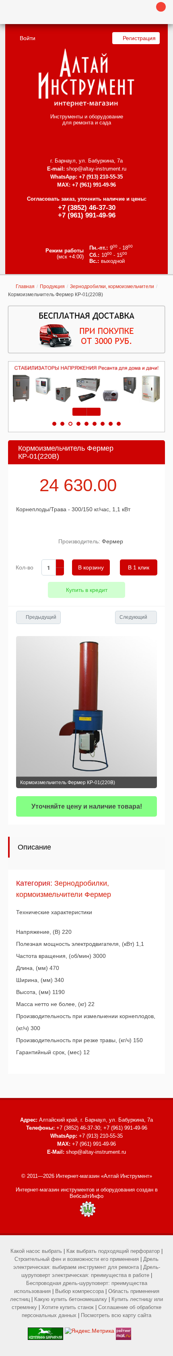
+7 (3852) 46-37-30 (86, 207)
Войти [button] (27, 38)
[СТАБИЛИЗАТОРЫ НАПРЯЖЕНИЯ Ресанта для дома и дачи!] (86, 384)
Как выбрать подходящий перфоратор (113, 1251)
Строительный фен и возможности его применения (76, 1259)
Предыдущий (41, 617)
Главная (25, 286)
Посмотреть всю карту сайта (116, 1315)
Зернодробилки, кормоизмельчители (112, 286)
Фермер (112, 541)
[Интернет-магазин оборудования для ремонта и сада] (86, 78)
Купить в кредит (86, 590)
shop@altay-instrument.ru (96, 169)
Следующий (133, 617)
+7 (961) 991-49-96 (86, 215)
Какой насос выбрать (36, 1251)
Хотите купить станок (67, 1307)
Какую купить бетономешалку (70, 1299)
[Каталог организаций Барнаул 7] (45, 1331)
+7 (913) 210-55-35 (101, 177)
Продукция (52, 286)
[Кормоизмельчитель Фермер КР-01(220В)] (86, 706)
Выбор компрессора (79, 1291)
